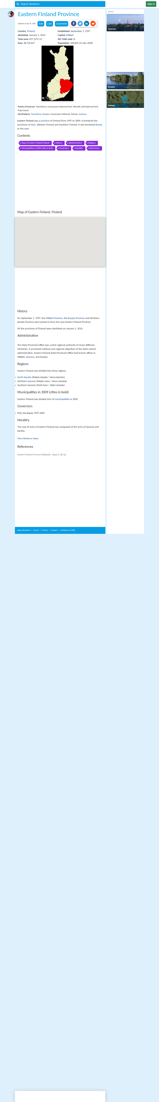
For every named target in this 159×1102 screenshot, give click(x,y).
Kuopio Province (76, 354)
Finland (31, 31)
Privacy (45, 917)
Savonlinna (36, 114)
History (59, 143)
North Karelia (24, 460)
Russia (99, 125)
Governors (64, 148)
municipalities (62, 482)
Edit (41, 23)
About (23, 917)
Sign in (151, 4)
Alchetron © (68, 917)
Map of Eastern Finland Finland (35, 143)
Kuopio (46, 114)
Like (49, 23)
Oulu (33, 125)
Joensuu (83, 114)
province (45, 121)
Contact (54, 917)
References (94, 148)
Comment (61, 23)
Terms (36, 917)
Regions (91, 143)
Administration (75, 143)
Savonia (32, 464)
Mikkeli (69, 35)
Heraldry (79, 148)
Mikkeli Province (54, 354)
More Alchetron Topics (28, 522)
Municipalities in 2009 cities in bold (37, 148)
